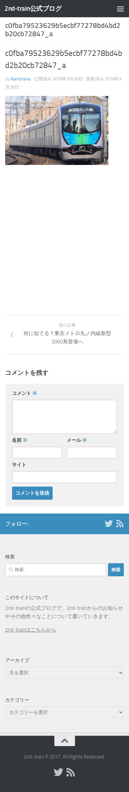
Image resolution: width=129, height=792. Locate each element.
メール (77, 440)
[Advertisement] (64, 247)
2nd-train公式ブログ (33, 8)
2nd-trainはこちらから (30, 630)
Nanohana (21, 78)
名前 (20, 440)
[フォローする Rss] (120, 523)
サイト (19, 465)
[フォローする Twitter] (109, 523)
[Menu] (120, 8)
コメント (24, 393)
